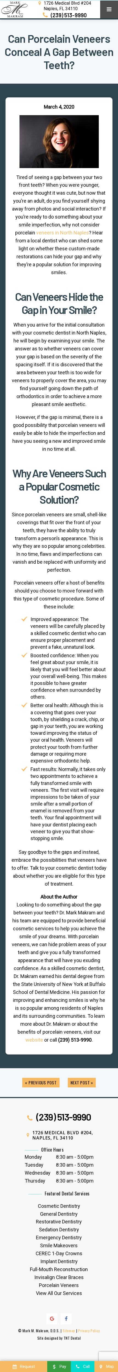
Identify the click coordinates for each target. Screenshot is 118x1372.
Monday (33, 1157)
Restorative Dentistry (59, 1221)
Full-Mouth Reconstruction (59, 1269)
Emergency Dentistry (59, 1237)
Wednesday (37, 1173)
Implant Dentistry (59, 1261)
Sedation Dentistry (59, 1229)
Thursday (35, 1181)
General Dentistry (59, 1214)
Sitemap (69, 1330)
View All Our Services (59, 1293)
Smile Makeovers (59, 1245)
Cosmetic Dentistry (59, 1206)
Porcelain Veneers (59, 1285)
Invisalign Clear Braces (59, 1277)
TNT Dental (72, 1338)
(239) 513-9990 (68, 15)
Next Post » (82, 1082)
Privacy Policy (89, 1330)
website (34, 1040)
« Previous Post (41, 1082)
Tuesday (34, 1165)
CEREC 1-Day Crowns (59, 1253)
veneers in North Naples (62, 233)
